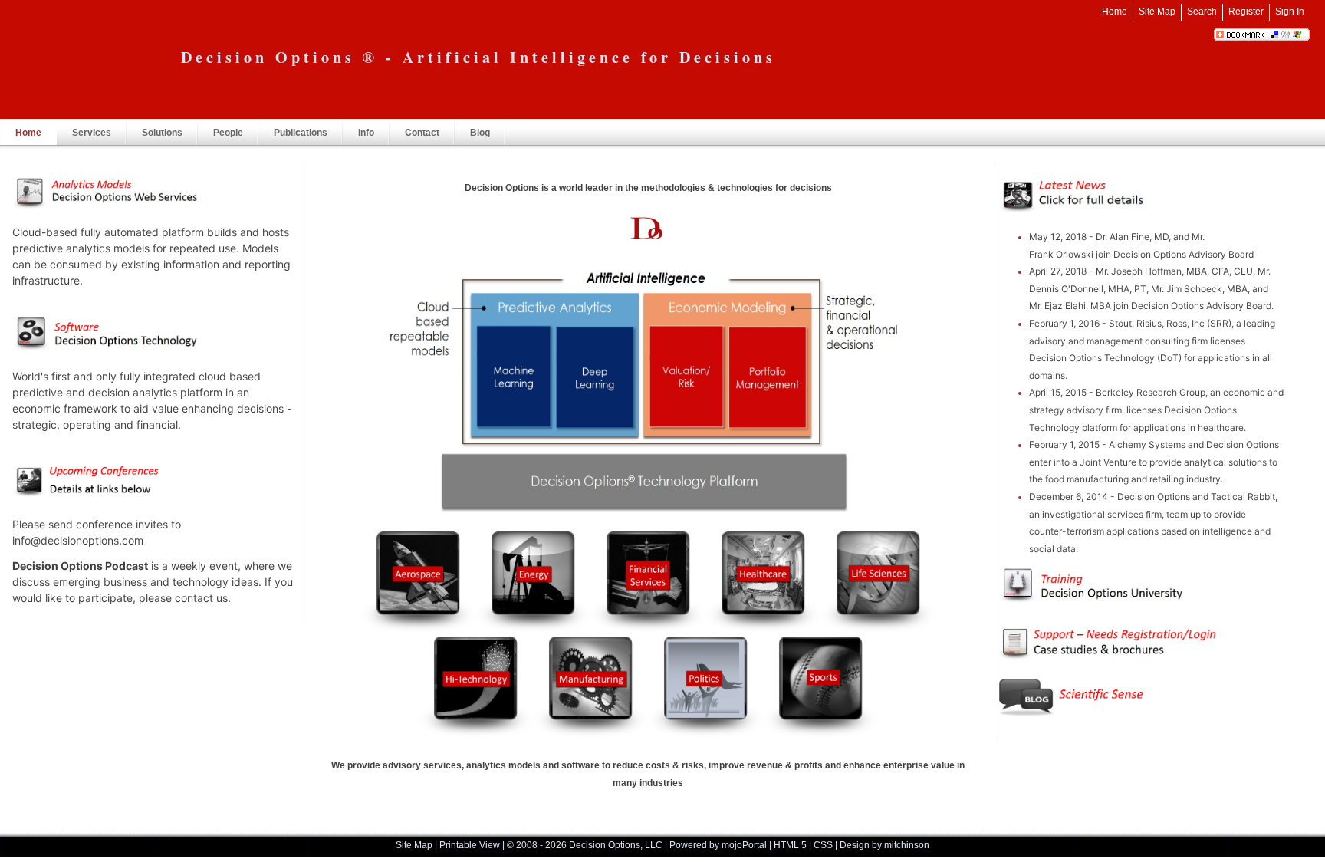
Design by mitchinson (884, 845)
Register (1246, 11)
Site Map (1157, 11)
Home (1114, 11)
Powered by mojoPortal (718, 845)
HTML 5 (790, 845)
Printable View (469, 845)
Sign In (1289, 11)
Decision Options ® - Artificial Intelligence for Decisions (478, 57)
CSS (823, 845)
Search (1202, 11)
